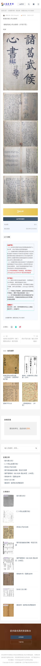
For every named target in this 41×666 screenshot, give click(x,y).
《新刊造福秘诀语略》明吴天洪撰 (15, 470)
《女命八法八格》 (9, 480)
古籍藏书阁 (11, 10)
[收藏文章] (11, 327)
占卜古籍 (7, 237)
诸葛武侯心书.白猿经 (18, 317)
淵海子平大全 (7, 403)
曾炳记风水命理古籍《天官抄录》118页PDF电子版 (11, 377)
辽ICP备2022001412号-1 (30, 662)
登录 (28, 428)
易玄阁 (18, 10)
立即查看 (21, 637)
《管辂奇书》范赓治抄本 (11, 476)
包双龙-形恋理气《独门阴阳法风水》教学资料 (10, 340)
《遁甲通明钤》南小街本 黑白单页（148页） (19, 473)
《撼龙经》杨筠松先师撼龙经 (13, 483)
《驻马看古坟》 (8, 461)
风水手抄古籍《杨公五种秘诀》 (30, 340)
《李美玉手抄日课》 (10, 467)
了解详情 (21, 642)
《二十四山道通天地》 (11, 464)
